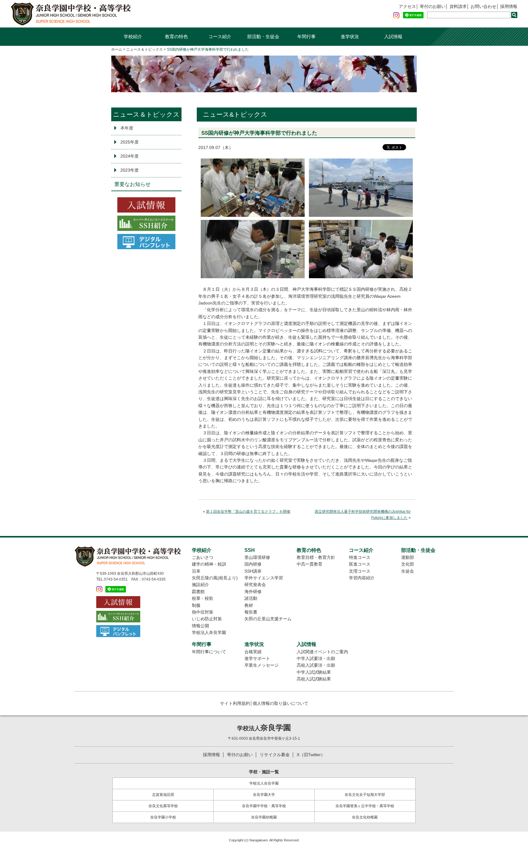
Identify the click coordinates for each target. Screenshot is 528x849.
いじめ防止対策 (207, 618)
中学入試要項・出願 (316, 658)
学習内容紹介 (362, 577)
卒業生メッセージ (261, 665)
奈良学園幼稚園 (264, 817)
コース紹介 (219, 36)
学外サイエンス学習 (263, 577)
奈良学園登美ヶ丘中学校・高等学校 (365, 806)
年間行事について (209, 651)
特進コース (359, 557)
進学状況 (350, 36)
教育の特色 (176, 36)
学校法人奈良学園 (209, 632)
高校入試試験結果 (314, 678)
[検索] (514, 15)
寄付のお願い (433, 6)
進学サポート (257, 658)
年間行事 (306, 36)
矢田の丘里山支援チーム (268, 618)
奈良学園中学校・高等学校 (264, 806)
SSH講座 (253, 571)
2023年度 (129, 170)
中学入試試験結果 (314, 672)
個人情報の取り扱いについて (280, 703)
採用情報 (508, 6)
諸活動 (250, 598)
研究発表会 (255, 584)
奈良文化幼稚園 (365, 817)
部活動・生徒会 (263, 36)
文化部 (407, 564)
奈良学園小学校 (163, 817)
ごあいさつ (202, 557)
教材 (248, 605)
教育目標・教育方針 (316, 557)
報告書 (250, 612)
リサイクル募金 (275, 754)
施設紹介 (200, 584)
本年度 (126, 128)
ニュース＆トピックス (146, 114)
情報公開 (200, 625)
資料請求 (458, 6)
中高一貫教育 (309, 564)
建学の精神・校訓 (209, 564)
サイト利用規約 (235, 703)
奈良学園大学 (264, 795)
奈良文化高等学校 (163, 806)
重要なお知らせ (132, 184)
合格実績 (253, 651)
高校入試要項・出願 (316, 665)
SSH (249, 550)
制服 (196, 605)
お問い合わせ (483, 6)
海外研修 (253, 591)
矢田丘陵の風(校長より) (215, 577)
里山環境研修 (257, 557)
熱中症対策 (202, 612)
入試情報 (393, 36)
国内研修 (253, 564)
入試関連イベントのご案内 (322, 651)
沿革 (196, 571)
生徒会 (407, 571)
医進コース (359, 564)
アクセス (407, 6)
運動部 (407, 557)
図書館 (198, 591)
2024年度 (129, 156)
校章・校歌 (202, 598)
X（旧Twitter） (311, 754)
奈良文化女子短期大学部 (365, 795)
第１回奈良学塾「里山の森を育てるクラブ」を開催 (248, 511)
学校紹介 (133, 36)
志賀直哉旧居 (163, 795)
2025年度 (129, 142)
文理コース (359, 571)
